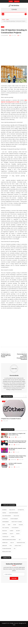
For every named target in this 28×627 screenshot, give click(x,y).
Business (4, 509)
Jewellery (4, 545)
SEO (19, 539)
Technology (5, 536)
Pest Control (5, 527)
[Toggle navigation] (3, 14)
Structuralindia (5, 35)
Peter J (11, 467)
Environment (5, 521)
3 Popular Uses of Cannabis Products (11, 418)
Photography (15, 527)
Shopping (4, 533)
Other (7, 19)
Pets (11, 545)
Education (16, 515)
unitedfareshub (13, 459)
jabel (11, 452)
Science (11, 530)
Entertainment (14, 518)
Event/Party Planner (17, 521)
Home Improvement (13, 512)
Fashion (21, 524)
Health (12, 542)
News (9, 524)
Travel (12, 536)
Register (17, 1)
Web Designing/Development (9, 539)
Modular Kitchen (6, 551)
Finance (4, 512)
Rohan (11, 444)
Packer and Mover (6, 548)
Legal (3, 524)
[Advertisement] (14, 52)
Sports (18, 533)
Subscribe (14, 578)
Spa (14, 548)
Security (18, 530)
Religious (4, 530)
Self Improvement (6, 515)
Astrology (5, 518)
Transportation (21, 542)
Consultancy (18, 545)
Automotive (21, 509)
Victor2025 (12, 437)
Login (10, 1)
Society (11, 533)
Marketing (5, 542)
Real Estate (12, 509)
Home (3, 19)
